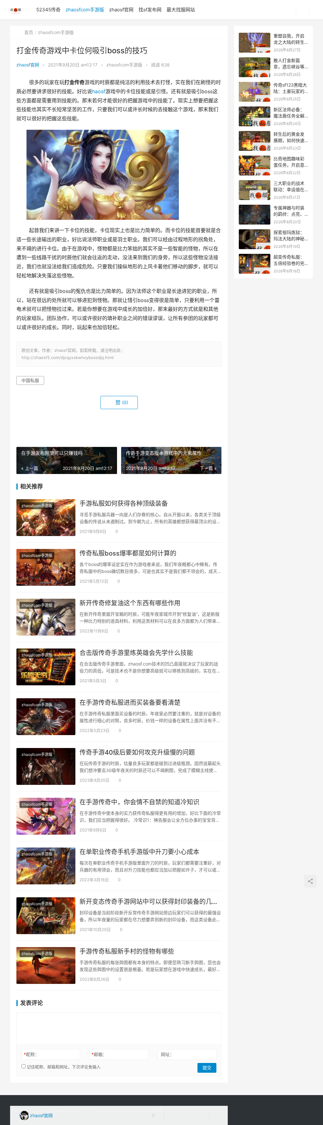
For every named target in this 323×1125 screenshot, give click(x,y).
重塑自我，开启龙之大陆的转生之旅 (288, 42)
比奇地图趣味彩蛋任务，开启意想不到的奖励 (288, 165)
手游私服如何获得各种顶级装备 (123, 503)
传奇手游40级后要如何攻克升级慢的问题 (137, 752)
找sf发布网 (150, 10)
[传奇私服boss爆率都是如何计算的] (45, 567)
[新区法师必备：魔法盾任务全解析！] (254, 109)
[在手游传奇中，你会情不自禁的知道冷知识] (45, 816)
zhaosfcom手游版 (85, 10)
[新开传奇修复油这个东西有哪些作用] (45, 617)
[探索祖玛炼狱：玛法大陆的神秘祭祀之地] (254, 232)
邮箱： (99, 1054)
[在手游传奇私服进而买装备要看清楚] (45, 716)
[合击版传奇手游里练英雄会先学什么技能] (45, 666)
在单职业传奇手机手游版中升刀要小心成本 (139, 852)
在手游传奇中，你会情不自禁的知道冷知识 (139, 802)
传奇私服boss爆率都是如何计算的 (127, 553)
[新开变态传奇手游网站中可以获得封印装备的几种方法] (45, 915)
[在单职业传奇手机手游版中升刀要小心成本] (45, 866)
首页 (28, 32)
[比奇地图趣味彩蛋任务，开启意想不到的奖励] (254, 159)
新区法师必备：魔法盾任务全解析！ (288, 115)
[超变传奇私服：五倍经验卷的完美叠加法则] (254, 257)
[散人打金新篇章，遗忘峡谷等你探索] (254, 60)
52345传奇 (48, 10)
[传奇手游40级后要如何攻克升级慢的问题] (45, 766)
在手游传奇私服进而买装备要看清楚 (129, 702)
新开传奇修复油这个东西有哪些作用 (129, 603)
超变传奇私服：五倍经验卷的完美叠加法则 (288, 263)
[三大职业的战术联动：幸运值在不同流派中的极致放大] (254, 183)
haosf (98, 91)
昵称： (31, 1054)
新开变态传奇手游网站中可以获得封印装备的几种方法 (150, 901)
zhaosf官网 (121, 10)
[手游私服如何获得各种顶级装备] (45, 517)
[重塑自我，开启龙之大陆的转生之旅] (254, 36)
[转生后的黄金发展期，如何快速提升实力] (254, 134)
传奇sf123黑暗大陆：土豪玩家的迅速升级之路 (290, 91)
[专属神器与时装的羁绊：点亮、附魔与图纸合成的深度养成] (254, 208)
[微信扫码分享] (173, 1115)
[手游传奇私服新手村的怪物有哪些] (45, 965)
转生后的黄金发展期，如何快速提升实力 (288, 140)
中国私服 (30, 380)
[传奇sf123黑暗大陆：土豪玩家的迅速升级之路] (254, 85)
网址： (167, 1054)
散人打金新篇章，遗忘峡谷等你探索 (288, 66)
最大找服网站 (181, 10)
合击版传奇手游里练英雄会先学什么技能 (136, 653)
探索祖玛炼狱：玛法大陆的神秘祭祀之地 (288, 238)
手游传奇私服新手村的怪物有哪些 (126, 951)
